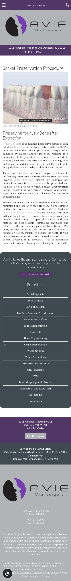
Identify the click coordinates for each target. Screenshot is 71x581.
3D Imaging (35, 394)
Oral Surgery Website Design (21, 572)
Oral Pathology (35, 369)
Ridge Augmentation (35, 325)
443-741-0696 (33, 52)
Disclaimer (25, 569)
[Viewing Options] (8, 573)
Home (7, 563)
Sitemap (38, 569)
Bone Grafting (35, 300)
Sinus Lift (35, 332)
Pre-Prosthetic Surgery (35, 363)
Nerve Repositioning (35, 338)
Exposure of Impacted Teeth (36, 388)
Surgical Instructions (17, 566)
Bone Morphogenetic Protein (35, 382)
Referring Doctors (44, 566)
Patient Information (24, 563)
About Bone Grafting (35, 319)
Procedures (35, 285)
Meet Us (59, 563)
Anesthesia (35, 401)
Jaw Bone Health (35, 306)
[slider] (35, 121)
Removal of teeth (12, 143)
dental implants (23, 179)
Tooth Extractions (35, 357)
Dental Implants (35, 294)
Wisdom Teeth (35, 350)
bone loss (19, 147)
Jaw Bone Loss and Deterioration (35, 313)
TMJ (35, 376)
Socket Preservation (35, 344)
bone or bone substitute (17, 212)
